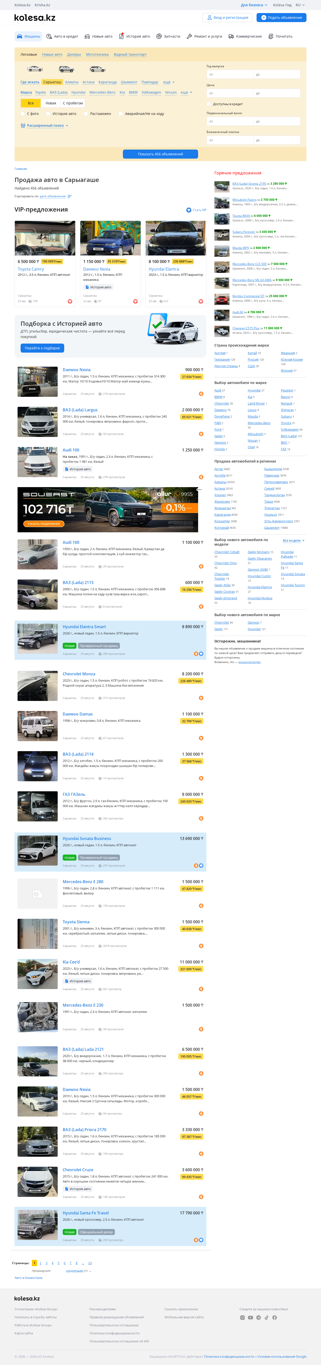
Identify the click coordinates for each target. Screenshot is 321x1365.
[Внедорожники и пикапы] (66, 69)
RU (298, 5)
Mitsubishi (255, 434)
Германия (222, 359)
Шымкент (272, 527)
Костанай (221, 527)
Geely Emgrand (225, 598)
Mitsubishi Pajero (244, 200)
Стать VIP (199, 210)
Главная (21, 168)
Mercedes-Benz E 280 (83, 881)
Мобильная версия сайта (184, 1317)
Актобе (219, 475)
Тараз (268, 501)
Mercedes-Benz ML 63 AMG (252, 280)
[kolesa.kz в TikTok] (267, 1318)
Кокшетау (222, 521)
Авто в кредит (66, 36)
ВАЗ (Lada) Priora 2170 (84, 1129)
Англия (219, 353)
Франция (288, 353)
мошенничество (249, 662)
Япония (287, 370)
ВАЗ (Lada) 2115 (78, 582)
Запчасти (172, 36)
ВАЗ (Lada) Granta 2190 (249, 183)
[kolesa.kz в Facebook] (275, 1318)
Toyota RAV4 (241, 216)
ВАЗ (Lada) (289, 436)
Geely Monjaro (259, 552)
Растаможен (100, 113)
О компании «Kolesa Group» (36, 1309)
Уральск (270, 514)
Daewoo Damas (78, 714)
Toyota (286, 423)
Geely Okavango (260, 558)
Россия (253, 359)
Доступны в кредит (228, 104)
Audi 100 (71, 450)
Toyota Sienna (76, 922)
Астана (219, 488)
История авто (138, 36)
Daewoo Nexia (96, 269)
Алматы (220, 482)
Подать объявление (285, 17)
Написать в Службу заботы (36, 1317)
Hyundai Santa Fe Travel (86, 1213)
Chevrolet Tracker (221, 576)
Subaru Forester (243, 232)
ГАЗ (283, 449)
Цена (210, 85)
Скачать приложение (181, 1309)
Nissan (253, 440)
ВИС (284, 442)
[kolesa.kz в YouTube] (251, 1318)
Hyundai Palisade (287, 554)
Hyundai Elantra (164, 269)
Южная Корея (292, 359)
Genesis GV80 (258, 569)
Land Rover (256, 403)
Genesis (220, 442)
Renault (286, 403)
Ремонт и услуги (208, 36)
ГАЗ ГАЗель (74, 794)
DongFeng (222, 416)
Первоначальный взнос (224, 113)
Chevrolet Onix (225, 563)
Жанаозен (222, 501)
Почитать (284, 36)
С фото (33, 113)
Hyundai (254, 390)
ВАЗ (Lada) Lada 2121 (83, 1049)
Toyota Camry (31, 269)
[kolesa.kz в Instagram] (242, 1318)
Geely (218, 436)
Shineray (287, 410)
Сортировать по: (27, 196)
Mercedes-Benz (259, 423)
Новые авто (102, 36)
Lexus (252, 410)
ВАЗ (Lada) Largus (80, 410)
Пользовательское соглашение (114, 1325)
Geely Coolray (224, 591)
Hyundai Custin (259, 576)
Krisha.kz (42, 5)
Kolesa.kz (23, 5)
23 (90, 1263)
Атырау (220, 495)
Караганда (222, 514)
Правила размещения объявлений (117, 1317)
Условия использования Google (282, 1356)
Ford (217, 429)
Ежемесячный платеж (223, 132)
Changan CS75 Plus (246, 328)
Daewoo (220, 410)
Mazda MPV (240, 248)
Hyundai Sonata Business (87, 838)
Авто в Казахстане (28, 1277)
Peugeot (287, 390)
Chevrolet (221, 403)
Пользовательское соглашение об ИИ (119, 1341)
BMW (218, 397)
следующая (75, 1270)
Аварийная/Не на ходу (144, 113)
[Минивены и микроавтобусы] (97, 69)
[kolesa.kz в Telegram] (259, 1318)
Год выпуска (215, 66)
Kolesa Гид (282, 5)
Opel (251, 447)
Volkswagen (290, 429)
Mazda (253, 416)
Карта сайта (24, 1333)
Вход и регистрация (231, 17)
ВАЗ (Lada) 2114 (78, 754)
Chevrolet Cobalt (226, 552)
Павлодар (271, 475)
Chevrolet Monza (79, 674)
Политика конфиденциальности (114, 1333)
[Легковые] (35, 69)
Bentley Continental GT (248, 296)
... (83, 1263)
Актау (218, 469)
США (251, 366)
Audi (217, 390)
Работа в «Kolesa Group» (33, 1325)
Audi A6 (237, 312)
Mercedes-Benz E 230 (83, 1005)
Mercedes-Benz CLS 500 (249, 264)
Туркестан (272, 508)
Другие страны (226, 366)
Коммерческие (249, 36)
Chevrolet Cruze (78, 1170)
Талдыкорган (274, 495)
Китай (252, 353)
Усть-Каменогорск (278, 521)
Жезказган (222, 508)
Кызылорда (273, 469)
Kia (250, 397)
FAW (217, 423)
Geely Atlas (222, 585)
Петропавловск (276, 482)
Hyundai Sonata (293, 574)
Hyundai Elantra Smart (84, 626)
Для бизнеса (252, 5)
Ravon (285, 397)
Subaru (286, 416)
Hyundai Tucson (293, 585)
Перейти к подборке (42, 348)
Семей (269, 488)
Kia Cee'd (71, 962)
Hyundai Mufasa (260, 598)
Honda (219, 449)
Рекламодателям (103, 1309)
